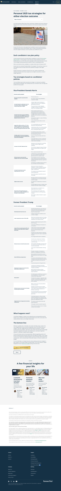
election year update (26, 343)
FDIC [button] (31, 433)
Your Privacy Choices (35, 465)
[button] (40, 430)
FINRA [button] (36, 430)
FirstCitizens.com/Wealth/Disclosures (40, 440)
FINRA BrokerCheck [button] (39, 442)
